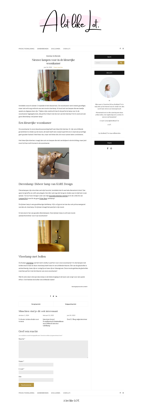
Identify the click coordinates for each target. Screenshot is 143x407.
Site (20, 377)
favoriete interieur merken (58, 196)
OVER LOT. (67, 49)
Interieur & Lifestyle (53, 56)
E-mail (21, 369)
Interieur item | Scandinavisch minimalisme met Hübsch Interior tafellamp (53, 322)
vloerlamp (29, 263)
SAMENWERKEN (42, 49)
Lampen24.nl (23, 198)
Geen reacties (58, 67)
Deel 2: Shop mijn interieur (77, 319)
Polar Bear (43, 198)
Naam (21, 361)
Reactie (22, 339)
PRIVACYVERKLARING (26, 49)
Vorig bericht (36, 304)
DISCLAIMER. (55, 49)
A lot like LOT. (71, 400)
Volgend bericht (70, 304)
